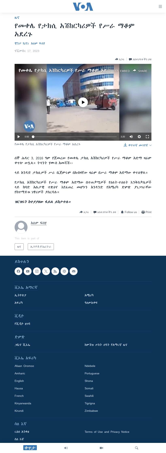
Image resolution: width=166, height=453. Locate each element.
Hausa (19, 388)
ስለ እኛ (19, 439)
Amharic (20, 373)
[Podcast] (64, 271)
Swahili (89, 396)
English (19, 381)
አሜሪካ (89, 295)
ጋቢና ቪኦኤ (22, 345)
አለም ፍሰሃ (38, 43)
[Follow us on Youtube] (27, 271)
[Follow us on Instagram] (37, 271)
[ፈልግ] (137, 448)
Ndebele (90, 366)
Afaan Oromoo (24, 366)
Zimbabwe (91, 411)
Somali (89, 388)
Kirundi (19, 411)
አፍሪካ (19, 303)
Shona (89, 381)
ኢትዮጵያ (20, 295)
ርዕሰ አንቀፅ (22, 432)
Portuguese (92, 373)
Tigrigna (90, 403)
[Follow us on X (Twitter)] (46, 271)
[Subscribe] (73, 271)
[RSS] (55, 271)
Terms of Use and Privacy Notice (107, 432)
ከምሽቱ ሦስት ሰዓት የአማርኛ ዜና (106, 345)
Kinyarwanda (23, 403)
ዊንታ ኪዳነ (22, 43)
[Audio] (66, 448)
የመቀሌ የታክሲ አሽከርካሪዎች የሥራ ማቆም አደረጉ (66, 70)
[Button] (119, 59)
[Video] (101, 448)
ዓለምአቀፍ (91, 303)
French (19, 396)
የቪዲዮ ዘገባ (22, 324)
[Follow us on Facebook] (18, 271)
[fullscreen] (147, 137)
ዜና (17, 18)
